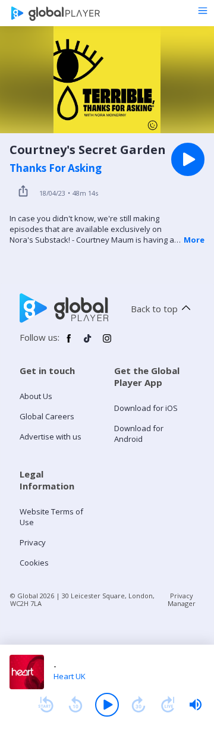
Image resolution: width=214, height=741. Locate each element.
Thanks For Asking (56, 168)
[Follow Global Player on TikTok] (88, 343)
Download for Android (138, 433)
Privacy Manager (182, 599)
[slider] (195, 704)
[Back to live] (168, 705)
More (194, 239)
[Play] (107, 705)
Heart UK (70, 676)
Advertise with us (50, 436)
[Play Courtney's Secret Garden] (187, 159)
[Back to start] (46, 705)
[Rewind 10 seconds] (75, 705)
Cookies (34, 562)
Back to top (154, 309)
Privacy (33, 542)
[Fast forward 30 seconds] (138, 705)
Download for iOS (146, 408)
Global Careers (47, 416)
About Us (36, 396)
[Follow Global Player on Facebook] (69, 343)
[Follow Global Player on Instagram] (107, 343)
